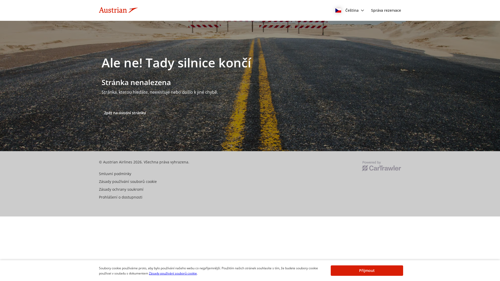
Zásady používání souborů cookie (173, 273)
